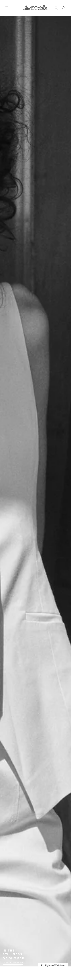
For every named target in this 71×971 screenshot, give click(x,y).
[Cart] (63, 8)
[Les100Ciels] (35, 7)
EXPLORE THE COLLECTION (13, 962)
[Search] (57, 8)
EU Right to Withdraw (53, 965)
